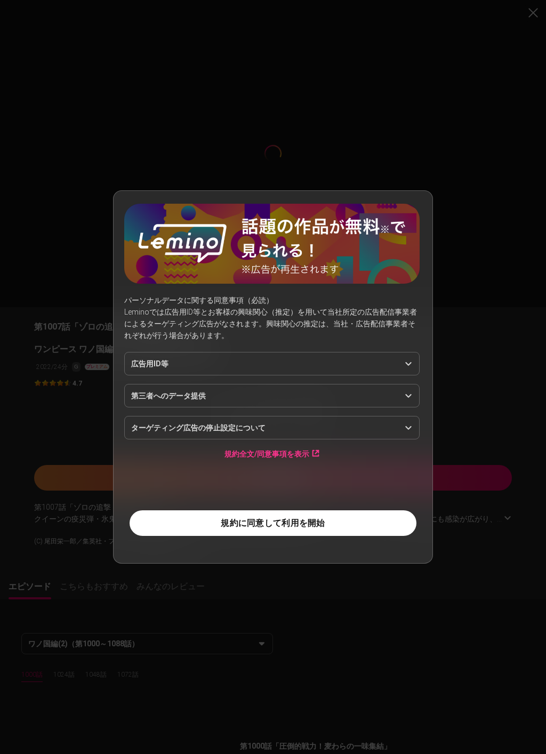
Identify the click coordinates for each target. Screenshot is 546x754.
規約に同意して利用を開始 (273, 523)
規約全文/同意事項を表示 (266, 454)
